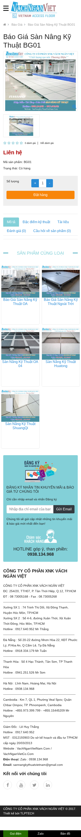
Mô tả (11, 222)
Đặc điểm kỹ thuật (36, 222)
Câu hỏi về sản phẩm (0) (52, 231)
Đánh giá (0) (16, 231)
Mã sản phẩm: (13, 162)
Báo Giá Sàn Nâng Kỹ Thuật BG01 (51, 24)
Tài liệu (63, 222)
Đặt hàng (40, 195)
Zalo (41, 833)
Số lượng (12, 181)
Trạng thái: (10, 168)
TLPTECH (27, 813)
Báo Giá (16, 24)
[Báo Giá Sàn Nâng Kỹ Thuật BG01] (74, 106)
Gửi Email (64, 509)
